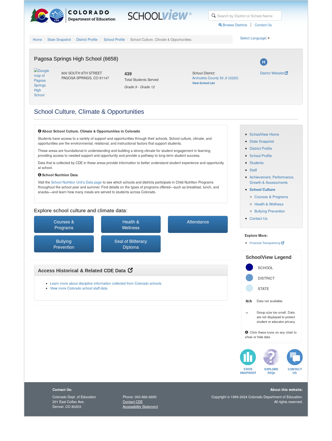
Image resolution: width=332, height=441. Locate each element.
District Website (272, 73)
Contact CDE (133, 401)
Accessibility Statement (140, 406)
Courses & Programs (271, 196)
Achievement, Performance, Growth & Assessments (272, 179)
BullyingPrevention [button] (63, 244)
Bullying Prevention (269, 210)
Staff (253, 169)
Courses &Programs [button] (64, 224)
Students (257, 162)
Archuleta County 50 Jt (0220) (215, 77)
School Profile (114, 39)
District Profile (86, 39)
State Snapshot (59, 39)
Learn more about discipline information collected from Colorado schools (105, 283)
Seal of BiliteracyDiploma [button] (130, 244)
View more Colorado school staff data (78, 288)
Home (37, 39)
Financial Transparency (265, 243)
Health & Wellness (269, 203)
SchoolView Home (264, 134)
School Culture (262, 189)
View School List (203, 83)
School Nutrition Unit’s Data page (76, 182)
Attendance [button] (198, 221)
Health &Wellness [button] (131, 224)
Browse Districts (235, 24)
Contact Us (263, 24)
